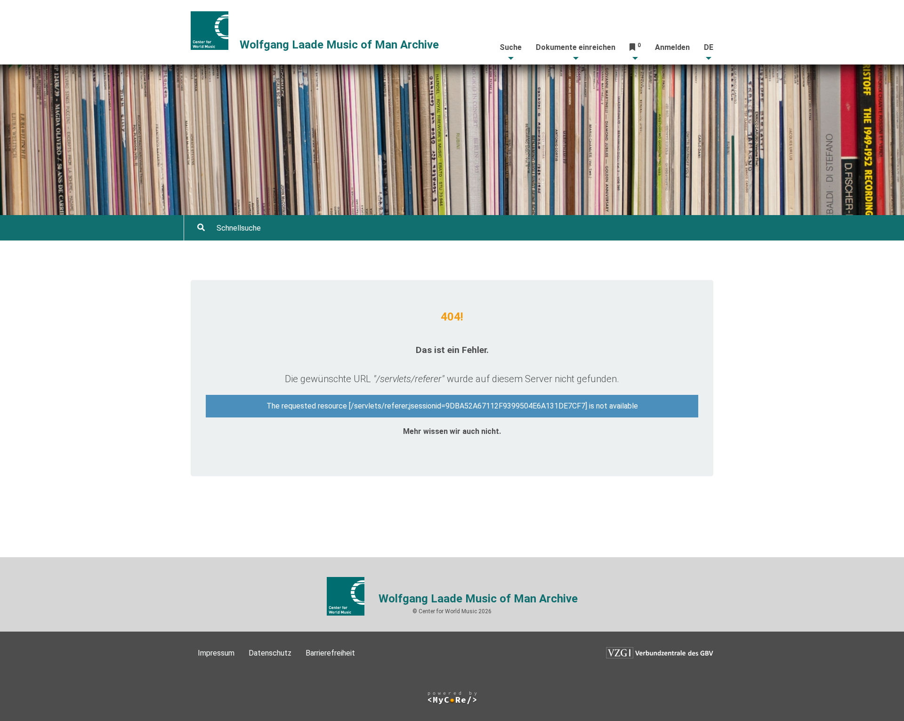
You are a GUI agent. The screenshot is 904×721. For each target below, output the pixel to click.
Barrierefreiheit (330, 653)
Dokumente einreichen (575, 47)
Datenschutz (270, 653)
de (708, 47)
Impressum (216, 653)
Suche (511, 47)
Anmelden (672, 47)
